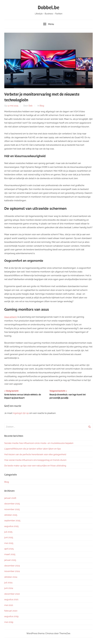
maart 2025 (9, 554)
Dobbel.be (48, 7)
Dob (30, 105)
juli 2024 (8, 582)
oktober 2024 (10, 577)
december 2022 (12, 594)
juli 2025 (8, 532)
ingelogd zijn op (21, 413)
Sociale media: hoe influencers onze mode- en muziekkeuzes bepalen (38, 443)
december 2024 (12, 565)
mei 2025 (8, 543)
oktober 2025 (10, 515)
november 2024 (12, 571)
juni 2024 (8, 588)
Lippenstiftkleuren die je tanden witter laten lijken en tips (32, 448)
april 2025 (9, 548)
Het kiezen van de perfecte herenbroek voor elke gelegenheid (35, 454)
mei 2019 (8, 622)
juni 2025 (8, 537)
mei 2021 (8, 605)
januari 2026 (10, 498)
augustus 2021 (11, 599)
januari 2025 (10, 560)
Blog (42, 105)
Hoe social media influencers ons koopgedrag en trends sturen (35, 460)
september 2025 (12, 520)
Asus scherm (10, 317)
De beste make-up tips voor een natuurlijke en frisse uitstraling (35, 465)
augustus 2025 (11, 526)
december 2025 (12, 503)
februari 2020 (10, 610)
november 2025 (12, 509)
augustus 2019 (11, 616)
